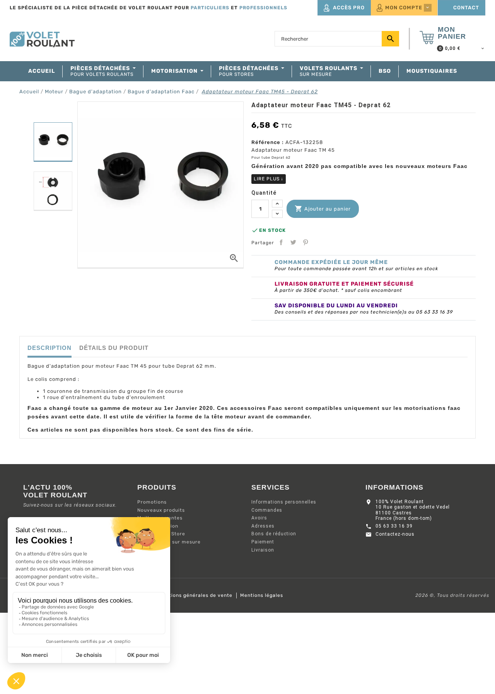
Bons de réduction (273, 533)
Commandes (266, 510)
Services (270, 487)
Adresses (263, 526)
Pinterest (305, 242)
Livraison (262, 550)
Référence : (267, 142)
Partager (281, 242)
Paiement (262, 542)
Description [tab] (49, 347)
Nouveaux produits (161, 510)
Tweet (293, 242)
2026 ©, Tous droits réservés (452, 595)
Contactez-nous (395, 534)
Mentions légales (261, 595)
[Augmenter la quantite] (277, 204)
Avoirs (259, 518)
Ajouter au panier (323, 208)
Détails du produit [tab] (113, 347)
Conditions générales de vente (193, 595)
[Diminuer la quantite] (277, 214)
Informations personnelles (283, 502)
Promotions (152, 502)
